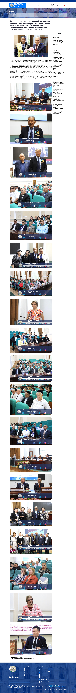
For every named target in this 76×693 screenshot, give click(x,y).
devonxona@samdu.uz (45, 681)
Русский (67, 5)
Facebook (28, 675)
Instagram (28, 673)
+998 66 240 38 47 (44, 677)
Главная (11, 13)
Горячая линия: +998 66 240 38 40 (46, 672)
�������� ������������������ (56, 689)
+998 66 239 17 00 (44, 674)
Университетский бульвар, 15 (45, 669)
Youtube (27, 671)
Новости (16, 13)
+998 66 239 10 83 (44, 679)
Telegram (28, 668)
